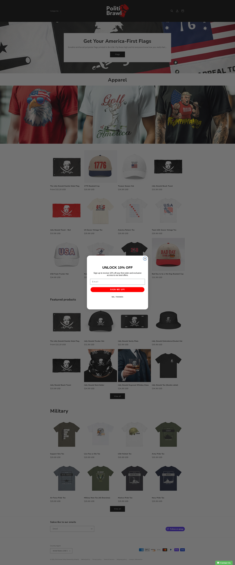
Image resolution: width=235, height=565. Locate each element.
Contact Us (225, 563)
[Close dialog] (145, 258)
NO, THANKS (117, 297)
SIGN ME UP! (117, 289)
